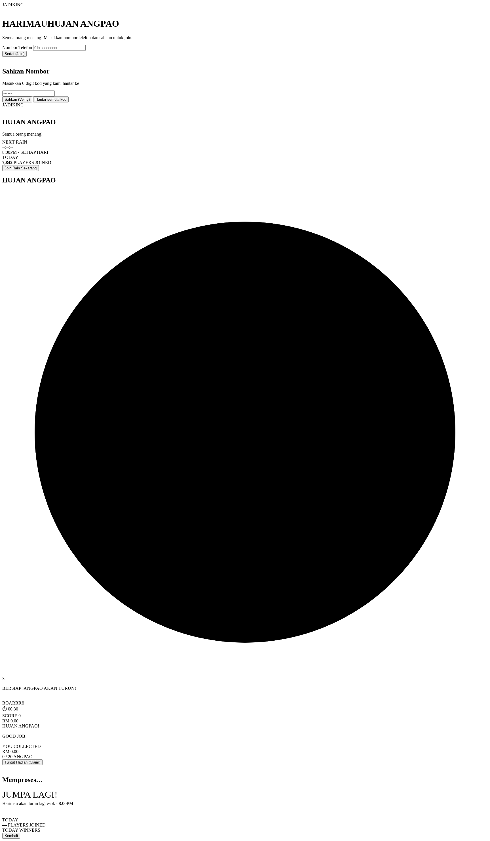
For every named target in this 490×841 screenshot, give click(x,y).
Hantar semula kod (50, 99)
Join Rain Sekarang (21, 168)
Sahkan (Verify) (17, 99)
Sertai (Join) (14, 54)
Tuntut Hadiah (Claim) (22, 762)
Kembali (11, 836)
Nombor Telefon (17, 47)
